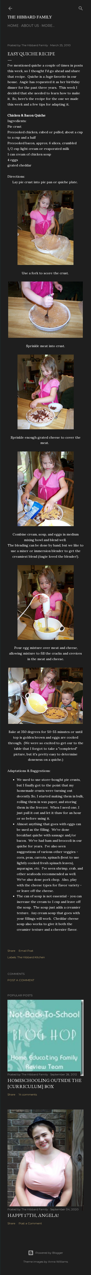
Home (13, 26)
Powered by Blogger (49, 1252)
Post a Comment (20, 980)
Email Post (26, 950)
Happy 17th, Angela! (33, 1215)
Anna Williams (58, 1261)
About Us (30, 26)
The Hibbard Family (29, 17)
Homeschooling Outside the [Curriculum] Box (44, 1083)
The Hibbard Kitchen (31, 957)
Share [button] (11, 950)
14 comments (28, 1094)
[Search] (81, 7)
